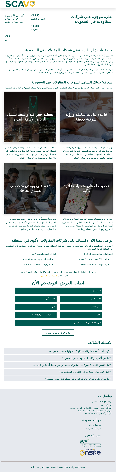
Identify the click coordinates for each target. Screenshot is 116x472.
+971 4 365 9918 (32, 264)
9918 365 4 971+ (83, 411)
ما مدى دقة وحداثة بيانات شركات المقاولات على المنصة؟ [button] (77, 378)
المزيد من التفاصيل (49, 276)
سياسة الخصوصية (93, 428)
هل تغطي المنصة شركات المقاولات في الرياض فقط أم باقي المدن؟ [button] (71, 365)
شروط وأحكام (95, 425)
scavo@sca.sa (86, 259)
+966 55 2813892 (88, 264)
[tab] (58, 351)
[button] (108, 4)
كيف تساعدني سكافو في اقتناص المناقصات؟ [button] (84, 371)
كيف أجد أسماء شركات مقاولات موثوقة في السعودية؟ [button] (79, 351)
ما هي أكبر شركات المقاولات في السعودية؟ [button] (84, 358)
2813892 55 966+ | (96, 411)
